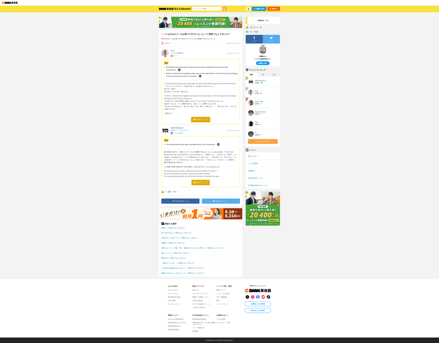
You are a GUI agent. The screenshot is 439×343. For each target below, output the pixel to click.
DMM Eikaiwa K (260, 81)
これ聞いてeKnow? (198, 307)
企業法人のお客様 (258, 304)
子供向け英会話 (197, 300)
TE (255, 133)
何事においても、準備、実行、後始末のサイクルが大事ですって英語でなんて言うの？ (192, 248)
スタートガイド (173, 294)
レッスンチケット (222, 304)
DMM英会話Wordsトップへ (258, 185)
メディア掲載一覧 (198, 328)
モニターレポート (174, 304)
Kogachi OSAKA (260, 112)
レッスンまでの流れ (223, 294)
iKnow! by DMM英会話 (175, 319)
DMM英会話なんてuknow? (177, 323)
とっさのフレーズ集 (223, 323)
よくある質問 (253, 163)
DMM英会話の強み (174, 297)
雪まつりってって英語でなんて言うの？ (175, 253)
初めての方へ (253, 156)
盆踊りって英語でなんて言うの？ (173, 228)
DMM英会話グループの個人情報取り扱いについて (203, 323)
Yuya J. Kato (259, 101)
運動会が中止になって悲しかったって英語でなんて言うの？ (183, 273)
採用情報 (195, 331)
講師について (220, 290)
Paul (256, 91)
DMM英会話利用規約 (199, 319)
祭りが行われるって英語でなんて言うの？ (176, 233)
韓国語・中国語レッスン (200, 297)
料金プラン (196, 290)
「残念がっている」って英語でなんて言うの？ (178, 263)
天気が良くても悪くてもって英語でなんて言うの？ (179, 238)
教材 (217, 300)
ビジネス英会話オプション (201, 304)
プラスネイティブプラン (200, 294)
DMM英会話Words (174, 326)
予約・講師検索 (221, 297)
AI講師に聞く (260, 9)
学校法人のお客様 (258, 310)
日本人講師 (171, 300)
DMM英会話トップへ (255, 178)
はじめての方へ (173, 290)
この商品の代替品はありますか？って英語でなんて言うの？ (183, 268)
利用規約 (251, 171)
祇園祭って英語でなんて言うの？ (173, 243)
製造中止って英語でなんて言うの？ (174, 258)
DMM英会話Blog (173, 329)
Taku (256, 122)
